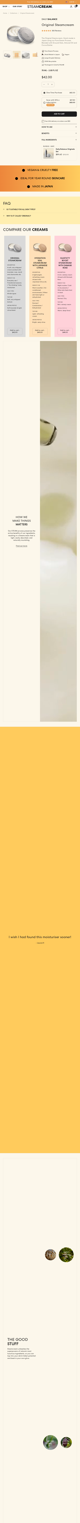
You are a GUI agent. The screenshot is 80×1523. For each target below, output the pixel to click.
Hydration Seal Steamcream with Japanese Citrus (40, 263)
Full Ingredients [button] (49, 140)
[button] (75, 6)
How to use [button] (47, 127)
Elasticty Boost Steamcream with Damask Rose (65, 263)
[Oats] (50, 1254)
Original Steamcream (14, 259)
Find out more (21, 546)
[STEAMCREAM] (40, 6)
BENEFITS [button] (45, 133)
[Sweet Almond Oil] (66, 1254)
